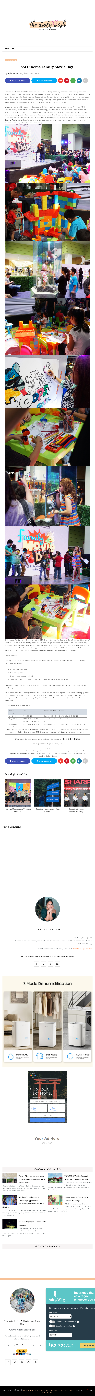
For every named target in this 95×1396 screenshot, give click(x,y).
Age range (53, 1312)
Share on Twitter (45, 81)
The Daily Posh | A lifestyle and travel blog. (48, 1390)
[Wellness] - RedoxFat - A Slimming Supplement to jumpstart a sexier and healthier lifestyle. (23, 1202)
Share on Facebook (18, 81)
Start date (53, 1331)
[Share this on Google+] (60, 80)
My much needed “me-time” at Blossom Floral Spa (76, 1199)
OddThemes (47, 1392)
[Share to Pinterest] (85, 80)
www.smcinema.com (38, 729)
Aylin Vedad (13, 73)
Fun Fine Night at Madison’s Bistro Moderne (33, 1223)
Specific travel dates (64, 1326)
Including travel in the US (66, 1321)
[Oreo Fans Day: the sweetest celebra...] (47, 793)
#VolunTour (21, 1345)
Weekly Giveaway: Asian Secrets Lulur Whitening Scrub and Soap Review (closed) (32, 1179)
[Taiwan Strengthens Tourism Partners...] (18, 793)
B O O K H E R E (71, 739)
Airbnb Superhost (82, 944)
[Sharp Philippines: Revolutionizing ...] (77, 793)
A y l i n (88, 938)
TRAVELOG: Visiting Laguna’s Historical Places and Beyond (76, 1178)
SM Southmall (11, 60)
